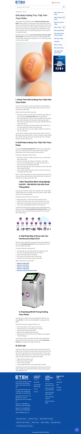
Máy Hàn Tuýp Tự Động (22, 422)
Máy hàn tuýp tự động (59, 23)
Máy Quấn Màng (55, 422)
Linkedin (58, 390)
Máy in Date (57, 27)
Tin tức (24, 12)
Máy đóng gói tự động (59, 18)
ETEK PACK (46, 432)
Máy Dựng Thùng (21, 418)
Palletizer (57, 41)
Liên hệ (36, 391)
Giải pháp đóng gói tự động (58, 52)
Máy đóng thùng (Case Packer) (59, 34)
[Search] (63, 7)
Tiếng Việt (57, 2)
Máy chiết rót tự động (59, 13)
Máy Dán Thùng (33, 418)
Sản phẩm (36, 382)
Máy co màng (58, 44)
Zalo (57, 384)
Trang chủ (18, 12)
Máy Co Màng (45, 422)
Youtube (58, 387)
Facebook (59, 382)
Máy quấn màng (58, 48)
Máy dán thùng (58, 38)
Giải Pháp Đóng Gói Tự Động (24, 426)
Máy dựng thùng (59, 30)
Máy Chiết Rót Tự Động (46, 418)
